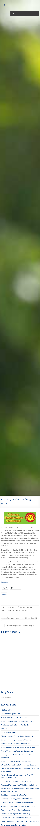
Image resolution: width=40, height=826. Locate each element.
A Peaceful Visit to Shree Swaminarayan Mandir (18, 747)
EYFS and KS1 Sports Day (10, 714)
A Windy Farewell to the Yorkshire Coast (16, 761)
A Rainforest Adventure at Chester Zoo (15, 725)
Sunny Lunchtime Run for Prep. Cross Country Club (20, 821)
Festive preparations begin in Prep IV (21, 625)
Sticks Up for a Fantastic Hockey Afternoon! (17, 781)
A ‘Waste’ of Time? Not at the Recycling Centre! (18, 806)
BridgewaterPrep (9, 607)
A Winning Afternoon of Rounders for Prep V (17, 721)
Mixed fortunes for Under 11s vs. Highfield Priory (19, 619)
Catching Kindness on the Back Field (14, 795)
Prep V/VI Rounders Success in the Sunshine (17, 751)
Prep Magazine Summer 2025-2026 (14, 717)
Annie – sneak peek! (8, 732)
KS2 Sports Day (6, 710)
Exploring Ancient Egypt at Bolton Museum (17, 799)
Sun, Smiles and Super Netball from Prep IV (16, 814)
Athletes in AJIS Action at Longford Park (15, 743)
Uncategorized (9, 610)
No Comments (22, 610)
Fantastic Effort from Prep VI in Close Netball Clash (20, 785)
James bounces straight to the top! (13, 825)
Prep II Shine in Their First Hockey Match (16, 817)
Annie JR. (4, 729)
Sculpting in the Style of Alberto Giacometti (17, 740)
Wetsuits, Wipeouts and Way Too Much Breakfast (19, 765)
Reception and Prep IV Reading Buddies (15, 810)
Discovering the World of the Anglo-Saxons (17, 736)
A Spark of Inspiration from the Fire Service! (17, 802)
